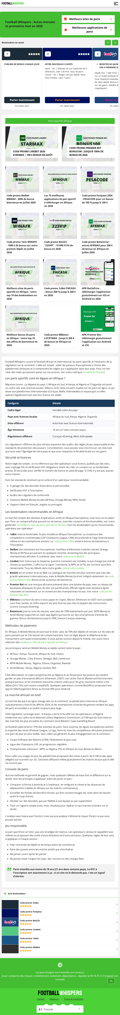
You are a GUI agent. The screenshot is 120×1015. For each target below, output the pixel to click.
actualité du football (94, 372)
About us (54, 999)
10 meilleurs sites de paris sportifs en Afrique (41, 525)
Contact (40, 999)
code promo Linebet (73, 568)
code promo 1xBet (64, 541)
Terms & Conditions (73, 999)
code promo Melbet (73, 556)
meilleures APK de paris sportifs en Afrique (43, 642)
